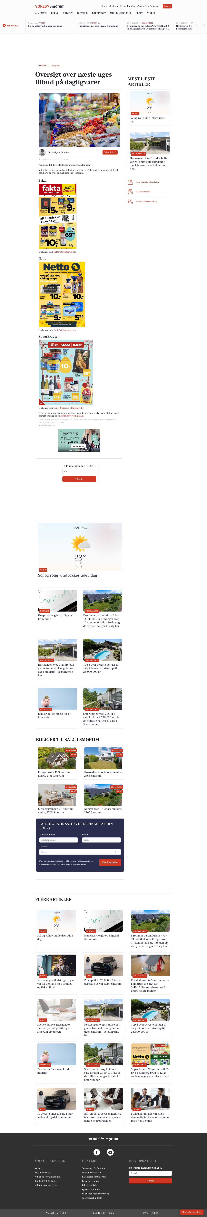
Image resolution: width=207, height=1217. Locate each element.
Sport (139, 13)
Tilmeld (167, 6)
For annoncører (42, 1172)
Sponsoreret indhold (92, 1198)
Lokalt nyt (99, 13)
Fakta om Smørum (91, 1181)
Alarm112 (41, 13)
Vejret (151, 13)
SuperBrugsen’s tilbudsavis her (69, 408)
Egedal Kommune (91, 1189)
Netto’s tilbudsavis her (65, 330)
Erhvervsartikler (90, 1185)
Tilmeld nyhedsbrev (192, 1212)
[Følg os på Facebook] (96, 1152)
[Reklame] (79, 440)
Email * (85, 834)
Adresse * (43, 846)
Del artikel (108, 152)
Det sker (82, 13)
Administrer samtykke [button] (46, 1185)
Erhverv (67, 13)
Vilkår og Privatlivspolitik (47, 1176)
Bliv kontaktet (110, 862)
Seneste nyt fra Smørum (93, 1168)
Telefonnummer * (47, 834)
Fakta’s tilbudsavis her (65, 251)
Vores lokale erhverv (92, 1172)
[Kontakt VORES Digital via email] (110, 1152)
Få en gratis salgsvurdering (95, 1193)
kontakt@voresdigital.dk (72, 415)
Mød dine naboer (120, 13)
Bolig (54, 13)
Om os (38, 1168)
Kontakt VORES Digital (46, 1181)
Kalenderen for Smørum (94, 1176)
